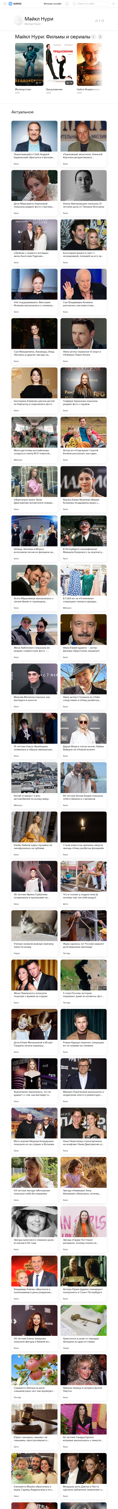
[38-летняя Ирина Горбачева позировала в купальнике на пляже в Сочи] (34, 884)
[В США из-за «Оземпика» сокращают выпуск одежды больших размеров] (84, 588)
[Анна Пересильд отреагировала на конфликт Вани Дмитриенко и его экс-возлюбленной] (84, 1131)
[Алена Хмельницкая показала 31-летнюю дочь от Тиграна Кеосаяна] (84, 193)
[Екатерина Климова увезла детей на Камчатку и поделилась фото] (34, 390)
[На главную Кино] (16, 3)
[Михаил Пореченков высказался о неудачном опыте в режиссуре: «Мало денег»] (84, 1081)
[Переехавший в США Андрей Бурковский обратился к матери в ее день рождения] (34, 144)
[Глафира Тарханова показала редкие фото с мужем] (84, 390)
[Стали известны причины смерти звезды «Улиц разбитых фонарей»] (84, 835)
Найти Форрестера (88, 89)
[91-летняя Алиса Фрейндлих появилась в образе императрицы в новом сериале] (34, 736)
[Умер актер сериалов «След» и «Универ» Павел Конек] (84, 341)
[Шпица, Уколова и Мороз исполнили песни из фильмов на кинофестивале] (34, 538)
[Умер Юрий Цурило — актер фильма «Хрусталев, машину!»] (84, 637)
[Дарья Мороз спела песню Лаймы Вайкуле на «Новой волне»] (84, 736)
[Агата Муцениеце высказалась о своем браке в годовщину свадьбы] (34, 588)
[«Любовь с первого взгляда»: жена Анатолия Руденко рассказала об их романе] (34, 242)
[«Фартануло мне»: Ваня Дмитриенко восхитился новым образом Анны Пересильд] (34, 489)
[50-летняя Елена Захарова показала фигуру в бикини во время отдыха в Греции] (34, 1328)
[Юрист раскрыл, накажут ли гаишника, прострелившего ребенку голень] (34, 1427)
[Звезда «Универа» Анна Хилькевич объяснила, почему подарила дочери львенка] (84, 1180)
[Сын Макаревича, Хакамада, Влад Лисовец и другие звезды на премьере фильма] (34, 341)
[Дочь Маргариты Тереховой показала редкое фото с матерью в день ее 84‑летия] (34, 193)
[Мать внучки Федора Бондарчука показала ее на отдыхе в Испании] (34, 1131)
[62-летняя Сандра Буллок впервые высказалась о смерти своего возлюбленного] (84, 1427)
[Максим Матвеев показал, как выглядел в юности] (34, 687)
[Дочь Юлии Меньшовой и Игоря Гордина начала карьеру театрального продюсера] (34, 1032)
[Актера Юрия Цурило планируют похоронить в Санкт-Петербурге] (84, 1279)
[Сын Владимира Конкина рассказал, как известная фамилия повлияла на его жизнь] (84, 292)
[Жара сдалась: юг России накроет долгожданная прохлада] (84, 933)
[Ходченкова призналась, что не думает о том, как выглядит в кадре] (34, 1081)
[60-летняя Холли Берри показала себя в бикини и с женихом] (84, 785)
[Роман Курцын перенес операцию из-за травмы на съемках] (84, 1032)
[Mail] (10, 3)
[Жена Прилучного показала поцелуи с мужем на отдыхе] (34, 983)
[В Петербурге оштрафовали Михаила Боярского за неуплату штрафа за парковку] (84, 538)
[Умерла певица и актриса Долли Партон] (84, 1377)
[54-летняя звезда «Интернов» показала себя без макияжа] (34, 1180)
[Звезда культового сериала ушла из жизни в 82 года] (34, 1229)
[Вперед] (100, 37)
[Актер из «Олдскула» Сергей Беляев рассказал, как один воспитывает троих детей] (84, 440)
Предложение (54, 89)
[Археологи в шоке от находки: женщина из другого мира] (84, 1328)
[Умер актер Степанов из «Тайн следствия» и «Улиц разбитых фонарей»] (84, 687)
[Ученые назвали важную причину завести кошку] (34, 933)
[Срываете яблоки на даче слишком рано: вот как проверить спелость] (34, 1377)
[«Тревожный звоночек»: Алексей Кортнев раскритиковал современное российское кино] (84, 144)
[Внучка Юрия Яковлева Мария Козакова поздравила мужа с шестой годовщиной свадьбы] (84, 489)
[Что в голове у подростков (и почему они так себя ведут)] (84, 884)
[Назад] (93, 37)
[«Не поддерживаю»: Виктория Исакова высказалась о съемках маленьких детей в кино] (34, 292)
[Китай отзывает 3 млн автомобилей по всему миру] (34, 785)
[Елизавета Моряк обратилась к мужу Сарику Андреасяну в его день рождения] (34, 1476)
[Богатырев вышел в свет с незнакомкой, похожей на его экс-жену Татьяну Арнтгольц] (84, 242)
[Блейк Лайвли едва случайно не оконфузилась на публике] (34, 835)
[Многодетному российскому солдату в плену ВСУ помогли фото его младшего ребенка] (34, 440)
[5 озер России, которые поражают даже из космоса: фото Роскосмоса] (84, 983)
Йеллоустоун (23, 89)
